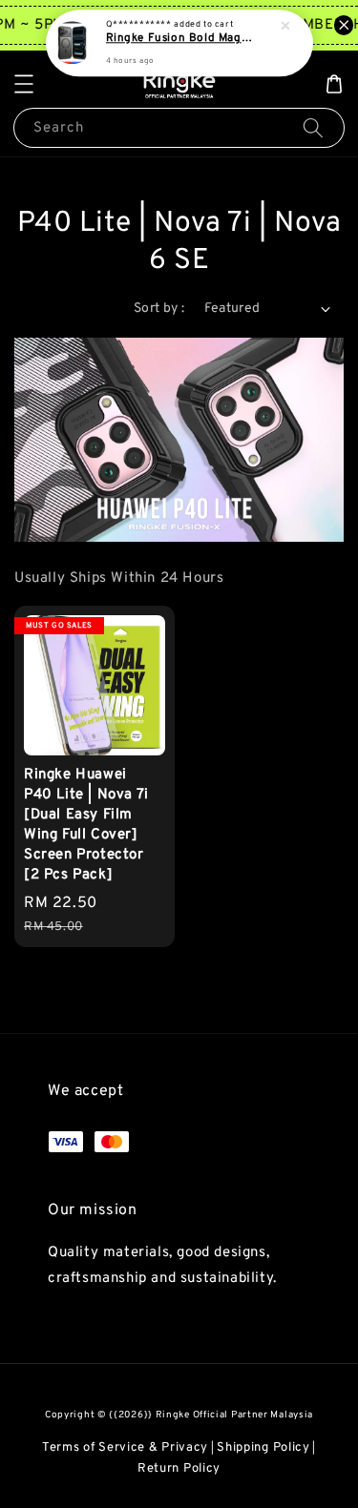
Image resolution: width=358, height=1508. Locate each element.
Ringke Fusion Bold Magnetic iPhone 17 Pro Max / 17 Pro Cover (180, 39)
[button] (24, 84)
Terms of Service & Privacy (125, 1448)
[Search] (313, 127)
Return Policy (179, 1469)
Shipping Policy (263, 1448)
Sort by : (159, 308)
